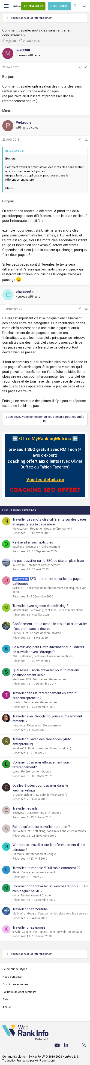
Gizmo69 (18, 854)
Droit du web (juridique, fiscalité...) (49, 748)
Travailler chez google (28, 927)
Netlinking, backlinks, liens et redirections (57, 610)
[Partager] (80, 67)
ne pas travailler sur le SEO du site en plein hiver (48, 561)
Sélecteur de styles (15, 969)
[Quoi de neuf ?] (75, 6)
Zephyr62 (18, 812)
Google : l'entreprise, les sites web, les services (57, 913)
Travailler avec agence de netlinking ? (40, 606)
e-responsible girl (23, 794)
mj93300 (11, 41)
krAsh (16, 931)
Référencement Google (36, 771)
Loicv (15, 771)
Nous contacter (12, 976)
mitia (15, 895)
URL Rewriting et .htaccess (44, 812)
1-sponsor (18, 725)
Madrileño (18, 913)
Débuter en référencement (43, 546)
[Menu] (6, 6)
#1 (86, 67)
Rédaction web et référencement (51, 528)
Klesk (15, 872)
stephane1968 (21, 679)
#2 (86, 139)
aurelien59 (19, 748)
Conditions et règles (15, 984)
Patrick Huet (20, 633)
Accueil (7, 1007)
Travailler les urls (25, 808)
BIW (15, 656)
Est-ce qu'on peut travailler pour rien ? (41, 827)
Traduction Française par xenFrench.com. (28, 1060)
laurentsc (18, 565)
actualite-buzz (21, 831)
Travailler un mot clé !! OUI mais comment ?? (46, 868)
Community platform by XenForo (40, 1056)
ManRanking (20, 610)
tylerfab (17, 702)
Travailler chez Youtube (30, 909)
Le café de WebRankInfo (45, 633)
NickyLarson (20, 528)
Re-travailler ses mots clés (32, 542)
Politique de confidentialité (19, 992)
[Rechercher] (84, 6)
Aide (5, 999)
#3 (86, 309)
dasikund (18, 546)
